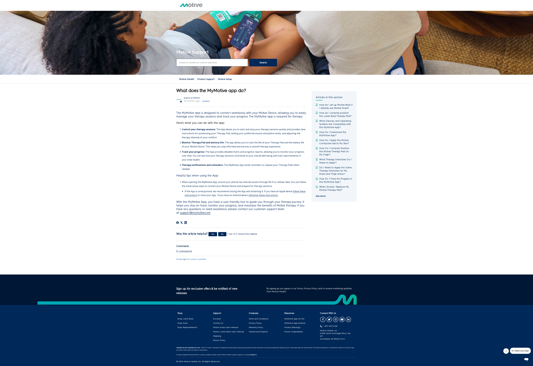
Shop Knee (182, 323)
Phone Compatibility (293, 332)
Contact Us (218, 323)
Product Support (206, 79)
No (222, 234)
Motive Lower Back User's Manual (228, 332)
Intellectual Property (258, 332)
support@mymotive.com (195, 212)
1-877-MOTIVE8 (330, 326)
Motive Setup (225, 79)
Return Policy (219, 340)
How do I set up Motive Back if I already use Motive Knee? (336, 106)
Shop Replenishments (187, 327)
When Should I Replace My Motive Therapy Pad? (334, 188)
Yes (212, 234)
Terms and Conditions (258, 319)
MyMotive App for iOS (294, 319)
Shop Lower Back (185, 319)
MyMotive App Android (294, 323)
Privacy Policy (255, 323)
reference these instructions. (263, 195)
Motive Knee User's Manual (225, 327)
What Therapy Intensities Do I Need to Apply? (335, 161)
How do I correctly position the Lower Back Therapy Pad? (335, 114)
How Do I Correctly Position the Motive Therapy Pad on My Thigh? (334, 151)
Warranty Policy (256, 327)
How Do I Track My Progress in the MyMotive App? (335, 180)
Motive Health (186, 79)
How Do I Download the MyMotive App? (332, 134)
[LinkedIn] (185, 222)
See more (321, 196)
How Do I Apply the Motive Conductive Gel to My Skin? (334, 142)
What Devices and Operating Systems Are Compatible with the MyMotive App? (335, 124)
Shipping (217, 336)
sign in (185, 259)
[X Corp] (181, 222)
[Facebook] (177, 222)
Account (217, 319)
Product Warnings (292, 327)
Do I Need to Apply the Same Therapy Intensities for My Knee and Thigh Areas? (335, 170)
